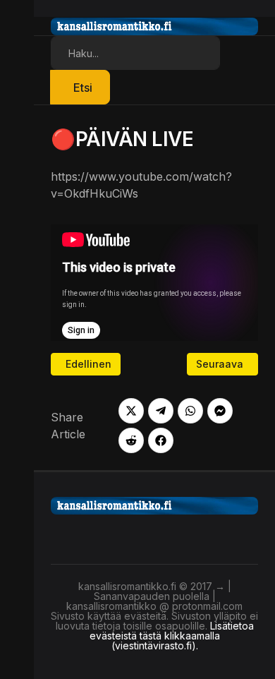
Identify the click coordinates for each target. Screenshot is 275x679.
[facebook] (160, 440)
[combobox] (135, 53)
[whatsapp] (190, 410)
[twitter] (131, 410)
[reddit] (131, 440)
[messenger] (220, 410)
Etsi (82, 87)
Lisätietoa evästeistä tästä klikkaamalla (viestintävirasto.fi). (172, 635)
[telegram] (160, 410)
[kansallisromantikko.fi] (154, 504)
